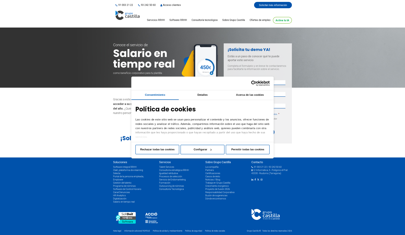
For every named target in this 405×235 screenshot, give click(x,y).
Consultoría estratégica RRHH (174, 170)
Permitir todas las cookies (247, 149)
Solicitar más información (273, 5)
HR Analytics (119, 195)
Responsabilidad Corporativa (219, 192)
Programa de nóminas (124, 186)
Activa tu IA (282, 20)
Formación (164, 183)
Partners (209, 170)
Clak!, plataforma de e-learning (128, 170)
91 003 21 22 (125, 4)
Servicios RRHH (156, 20)
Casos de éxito (212, 176)
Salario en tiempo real (124, 202)
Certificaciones (212, 173)
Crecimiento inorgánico (217, 186)
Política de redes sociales (215, 231)
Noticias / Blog (212, 179)
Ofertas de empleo (260, 20)
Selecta (116, 173)
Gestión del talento (122, 183)
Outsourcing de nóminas (171, 186)
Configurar (200, 149)
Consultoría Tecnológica (171, 189)
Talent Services (166, 167)
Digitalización (119, 198)
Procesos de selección (170, 176)
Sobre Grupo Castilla (233, 20)
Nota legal (117, 231)
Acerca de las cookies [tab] (250, 94)
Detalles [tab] (202, 94)
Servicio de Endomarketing (172, 179)
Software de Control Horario (127, 189)
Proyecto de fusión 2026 (217, 189)
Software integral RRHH (125, 167)
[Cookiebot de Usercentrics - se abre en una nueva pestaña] (256, 83)
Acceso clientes (172, 4)
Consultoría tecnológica (205, 20)
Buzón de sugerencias (216, 195)
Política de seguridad (193, 231)
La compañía (211, 167)
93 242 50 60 (148, 4)
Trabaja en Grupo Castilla (217, 183)
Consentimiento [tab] (155, 94)
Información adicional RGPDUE (137, 231)
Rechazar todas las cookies (157, 149)
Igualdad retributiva (168, 173)
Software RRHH (178, 20)
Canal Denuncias (121, 192)
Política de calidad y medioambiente (167, 231)
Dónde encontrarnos (215, 198)
